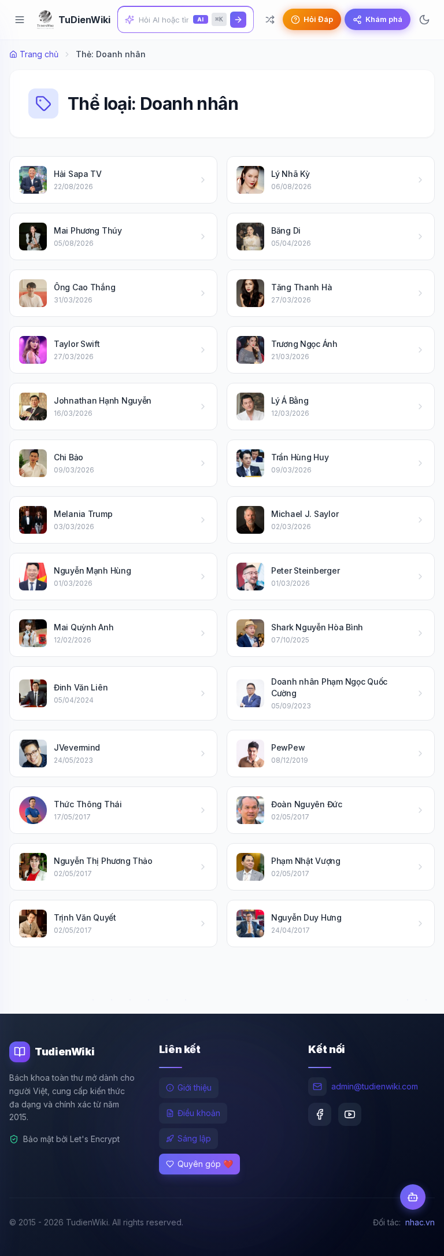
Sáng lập (194, 1138)
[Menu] (19, 19)
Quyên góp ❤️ (205, 1164)
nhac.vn (420, 1222)
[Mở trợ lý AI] (413, 1197)
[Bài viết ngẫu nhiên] (270, 19)
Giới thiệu (194, 1087)
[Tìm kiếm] (238, 20)
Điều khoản (198, 1113)
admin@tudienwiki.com (374, 1086)
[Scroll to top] (413, 1236)
